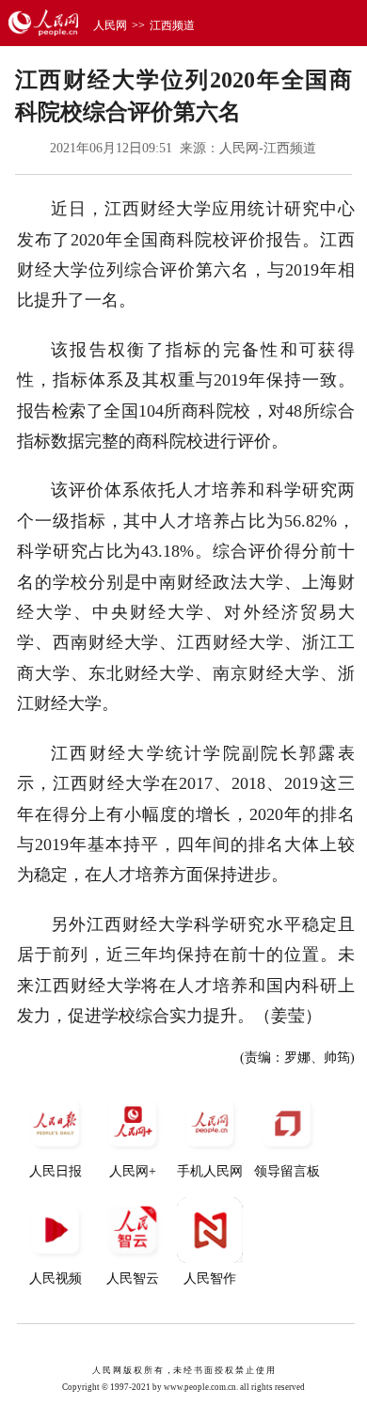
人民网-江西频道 (267, 148)
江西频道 (172, 25)
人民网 (110, 25)
